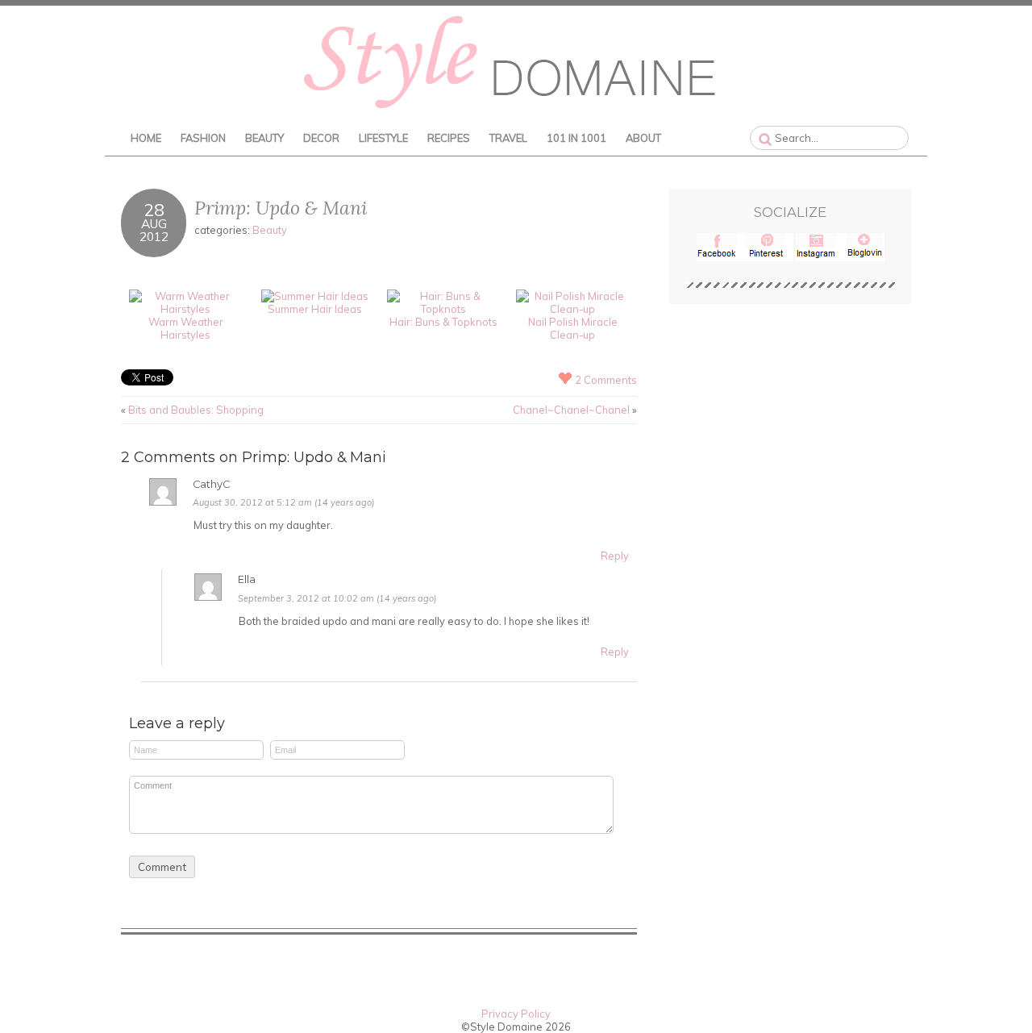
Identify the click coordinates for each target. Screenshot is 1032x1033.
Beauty (264, 137)
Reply (615, 555)
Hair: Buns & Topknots (443, 321)
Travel (508, 137)
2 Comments (606, 379)
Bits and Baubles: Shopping (196, 409)
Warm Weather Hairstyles (185, 328)
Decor (321, 137)
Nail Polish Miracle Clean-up (573, 328)
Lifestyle (383, 137)
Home (146, 137)
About (643, 137)
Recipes (448, 137)
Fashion (203, 137)
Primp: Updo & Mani (280, 207)
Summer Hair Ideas (315, 308)
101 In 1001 (576, 137)
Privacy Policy (516, 1013)
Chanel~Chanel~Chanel (571, 409)
